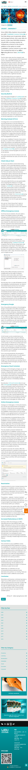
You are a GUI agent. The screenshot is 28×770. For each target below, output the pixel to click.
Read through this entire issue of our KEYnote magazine (14, 715)
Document (3, 666)
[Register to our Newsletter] (14, 684)
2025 (2, 615)
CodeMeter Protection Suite (13, 98)
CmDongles (7, 384)
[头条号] (11, 724)
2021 (2, 625)
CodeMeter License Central (15, 34)
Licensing (10, 25)
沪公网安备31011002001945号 (15, 767)
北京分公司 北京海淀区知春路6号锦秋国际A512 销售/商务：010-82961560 (20, 746)
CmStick (9, 186)
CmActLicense (18, 194)
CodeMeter (19, 96)
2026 (2, 612)
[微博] (14, 724)
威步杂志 (10, 6)
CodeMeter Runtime (17, 242)
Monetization (4, 658)
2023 (2, 620)
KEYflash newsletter (14, 693)
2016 (2, 639)
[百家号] (8, 724)
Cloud (2, 663)
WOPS (19, 52)
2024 (2, 617)
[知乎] (5, 724)
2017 (2, 636)
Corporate (3, 669)
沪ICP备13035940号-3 (14, 765)
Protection (3, 653)
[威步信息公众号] (2, 724)
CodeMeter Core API (8, 149)
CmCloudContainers (13, 383)
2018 (2, 633)
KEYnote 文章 (15, 6)
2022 (2, 623)
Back (3, 599)
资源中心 (5, 6)
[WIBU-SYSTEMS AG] (4, 2)
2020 (2, 628)
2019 (2, 631)
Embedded (3, 661)
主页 (2, 6)
